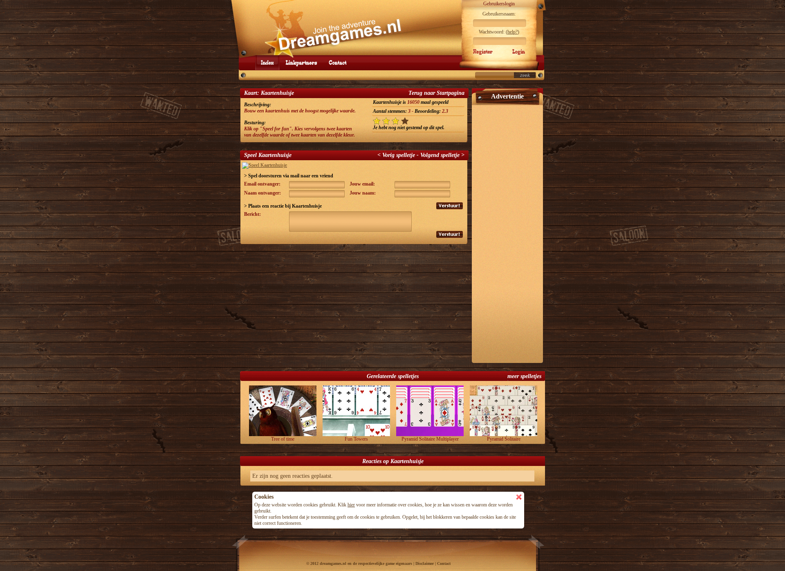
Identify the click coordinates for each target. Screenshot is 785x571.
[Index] (267, 62)
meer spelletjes (524, 376)
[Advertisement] (507, 230)
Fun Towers (356, 439)
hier (351, 505)
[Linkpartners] (301, 62)
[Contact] (337, 62)
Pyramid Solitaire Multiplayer (430, 439)
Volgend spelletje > (442, 155)
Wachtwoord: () (499, 32)
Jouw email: (362, 184)
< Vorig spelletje (396, 155)
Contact (444, 563)
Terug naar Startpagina (436, 93)
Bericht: (252, 214)
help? (512, 32)
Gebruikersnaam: (499, 14)
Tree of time (282, 439)
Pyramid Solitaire (503, 439)
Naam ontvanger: (262, 193)
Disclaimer (424, 563)
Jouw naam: (363, 193)
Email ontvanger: (262, 184)
